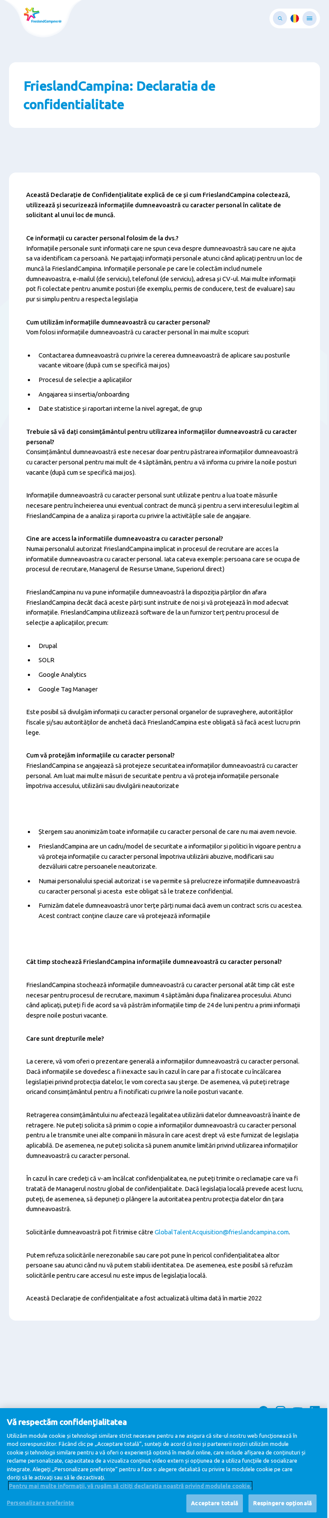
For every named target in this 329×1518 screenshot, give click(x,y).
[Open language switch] (294, 18)
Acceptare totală (214, 1503)
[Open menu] (309, 18)
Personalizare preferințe (40, 1503)
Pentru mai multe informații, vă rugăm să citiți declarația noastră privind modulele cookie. (130, 1486)
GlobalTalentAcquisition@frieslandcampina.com (222, 1232)
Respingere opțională (282, 1503)
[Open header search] (280, 18)
